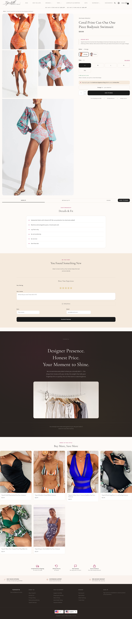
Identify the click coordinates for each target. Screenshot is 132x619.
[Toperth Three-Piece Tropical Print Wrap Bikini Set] (16, 526)
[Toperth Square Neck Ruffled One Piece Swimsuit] (49, 526)
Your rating (20, 285)
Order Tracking (82, 597)
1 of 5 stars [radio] (61, 288)
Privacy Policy (32, 597)
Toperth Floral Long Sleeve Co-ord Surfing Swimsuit (115, 495)
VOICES (109, 200)
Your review (20, 291)
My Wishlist (81, 595)
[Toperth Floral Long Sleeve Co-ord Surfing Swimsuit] (116, 472)
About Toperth (32, 593)
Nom (18, 309)
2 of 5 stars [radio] (63, 288)
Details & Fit (66, 200)
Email (68, 309)
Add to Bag (109, 93)
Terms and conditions (34, 600)
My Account (81, 593)
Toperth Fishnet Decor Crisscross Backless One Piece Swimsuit (81, 496)
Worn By (23, 200)
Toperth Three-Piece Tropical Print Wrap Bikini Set (14, 549)
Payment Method (58, 602)
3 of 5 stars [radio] (66, 288)
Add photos (67, 304)
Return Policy (57, 597)
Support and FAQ (58, 593)
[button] (125, 3)
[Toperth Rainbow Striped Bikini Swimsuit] (49, 472)
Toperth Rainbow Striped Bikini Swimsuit (45, 495)
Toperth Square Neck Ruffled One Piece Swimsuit (47, 549)
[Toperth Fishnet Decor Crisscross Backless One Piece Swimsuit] (83, 472)
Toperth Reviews (33, 602)
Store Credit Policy (58, 600)
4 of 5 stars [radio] (68, 288)
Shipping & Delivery (59, 595)
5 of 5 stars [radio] (71, 288)
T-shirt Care (81, 600)
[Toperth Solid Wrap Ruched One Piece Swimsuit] (16, 472)
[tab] (23, 200)
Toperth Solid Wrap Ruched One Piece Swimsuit (13, 495)
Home (4, 11)
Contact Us (31, 595)
